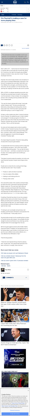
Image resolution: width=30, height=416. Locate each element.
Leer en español (25, 48)
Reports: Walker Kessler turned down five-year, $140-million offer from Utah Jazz (13, 304)
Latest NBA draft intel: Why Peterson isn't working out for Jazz (13, 324)
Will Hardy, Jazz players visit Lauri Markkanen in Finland (14, 253)
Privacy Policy (21, 403)
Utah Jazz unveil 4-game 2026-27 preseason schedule (14, 260)
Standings (19, 14)
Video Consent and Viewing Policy (9, 406)
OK (28, 390)
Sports (8, 265)
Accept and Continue (15, 413)
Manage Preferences (15, 410)
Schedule (14, 14)
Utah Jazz (3, 265)
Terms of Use (15, 403)
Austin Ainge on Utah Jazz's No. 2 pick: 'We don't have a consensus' (15, 344)
